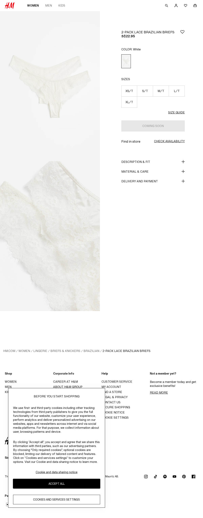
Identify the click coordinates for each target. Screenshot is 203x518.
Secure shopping (116, 407)
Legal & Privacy (115, 397)
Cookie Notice (113, 412)
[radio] (126, 61)
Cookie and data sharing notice (57, 472)
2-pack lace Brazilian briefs (126, 351)
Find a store (112, 392)
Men (48, 5)
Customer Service (117, 381)
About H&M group (67, 386)
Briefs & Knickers (65, 351)
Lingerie (40, 351)
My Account (111, 386)
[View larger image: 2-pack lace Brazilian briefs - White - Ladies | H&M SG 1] (50, 86)
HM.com (9, 351)
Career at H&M (65, 381)
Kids (61, 5)
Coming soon (153, 126)
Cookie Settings (115, 417)
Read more (159, 392)
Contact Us (111, 402)
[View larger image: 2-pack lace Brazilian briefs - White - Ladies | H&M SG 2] (50, 236)
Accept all (57, 483)
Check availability (169, 141)
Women (33, 5)
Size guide (176, 112)
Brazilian (91, 351)
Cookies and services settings (56, 499)
